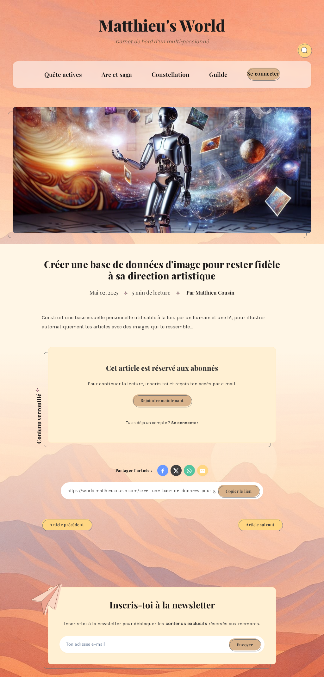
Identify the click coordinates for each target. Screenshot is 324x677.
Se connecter (263, 73)
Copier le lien (239, 491)
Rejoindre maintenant (162, 400)
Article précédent (67, 524)
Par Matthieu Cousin (210, 292)
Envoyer (245, 644)
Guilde (218, 74)
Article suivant (260, 524)
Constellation (171, 74)
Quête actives (63, 74)
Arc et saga (117, 74)
